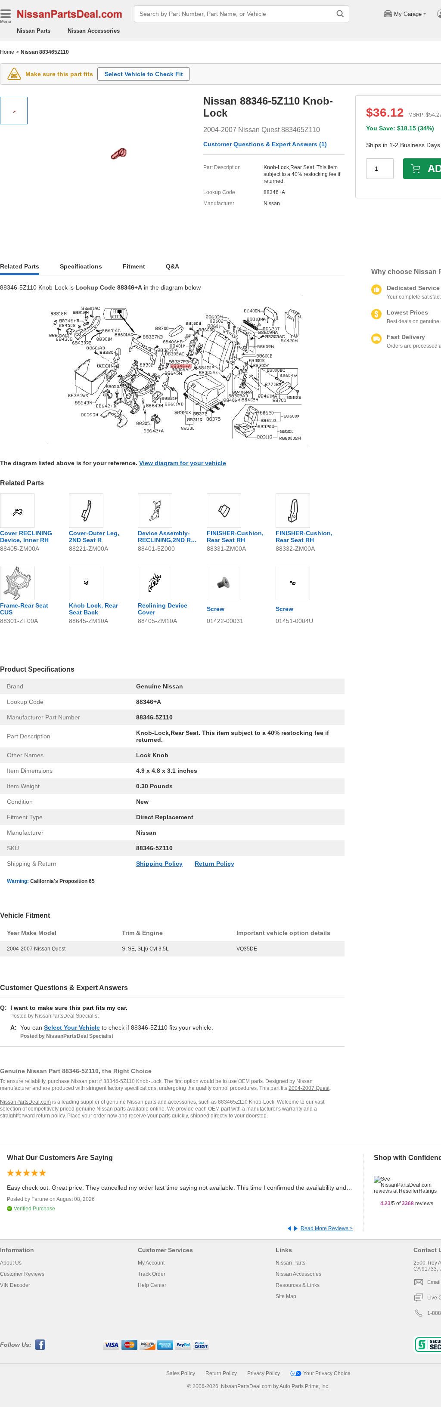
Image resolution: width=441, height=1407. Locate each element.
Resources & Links (298, 1285)
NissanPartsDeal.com (25, 1102)
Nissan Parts (33, 31)
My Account (151, 1263)
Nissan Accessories (94, 31)
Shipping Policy (159, 863)
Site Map (286, 1296)
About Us (11, 1263)
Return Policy (214, 863)
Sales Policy (180, 1373)
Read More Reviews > (327, 1228)
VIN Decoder (15, 1285)
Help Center (152, 1285)
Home (7, 52)
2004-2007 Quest (309, 1088)
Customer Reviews (22, 1274)
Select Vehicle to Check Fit (144, 74)
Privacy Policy (263, 1373)
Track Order (151, 1274)
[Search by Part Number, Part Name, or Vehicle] (340, 14)
